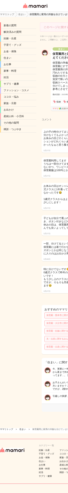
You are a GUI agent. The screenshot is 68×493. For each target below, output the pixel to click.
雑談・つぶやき (12, 129)
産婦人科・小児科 (14, 116)
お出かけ (9, 109)
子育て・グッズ (12, 44)
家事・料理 (10, 70)
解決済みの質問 (12, 31)
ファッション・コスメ (16, 90)
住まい (7, 57)
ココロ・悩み (11, 96)
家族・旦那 (10, 103)
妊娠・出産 (10, 38)
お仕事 (7, 64)
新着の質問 (10, 25)
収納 (58, 102)
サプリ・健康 (11, 83)
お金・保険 (10, 51)
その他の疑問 (11, 122)
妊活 (6, 77)
